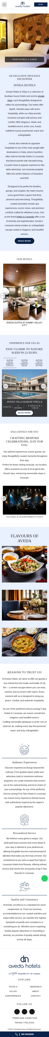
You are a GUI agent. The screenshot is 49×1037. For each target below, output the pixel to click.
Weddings (36, 987)
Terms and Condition (24, 1018)
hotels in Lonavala (25, 217)
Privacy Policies (24, 1023)
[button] (3, 40)
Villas (13, 991)
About (35, 991)
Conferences (13, 996)
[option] (24, 41)
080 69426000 (27, 1034)
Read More (24, 241)
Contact (36, 996)
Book (41, 4)
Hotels (13, 987)
